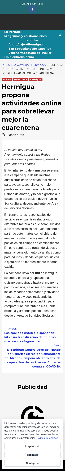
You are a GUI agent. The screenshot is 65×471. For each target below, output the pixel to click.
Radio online (25, 57)
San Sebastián (19, 48)
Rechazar (32, 454)
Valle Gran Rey (40, 48)
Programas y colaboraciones (25, 36)
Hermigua (35, 44)
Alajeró (22, 44)
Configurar (32, 463)
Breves (7, 79)
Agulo (12, 44)
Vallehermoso (18, 53)
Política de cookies (47, 437)
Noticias (32, 40)
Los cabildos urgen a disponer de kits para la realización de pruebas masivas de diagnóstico (30, 335)
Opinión (10, 57)
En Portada (12, 32)
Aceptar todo (32, 446)
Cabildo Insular (40, 53)
